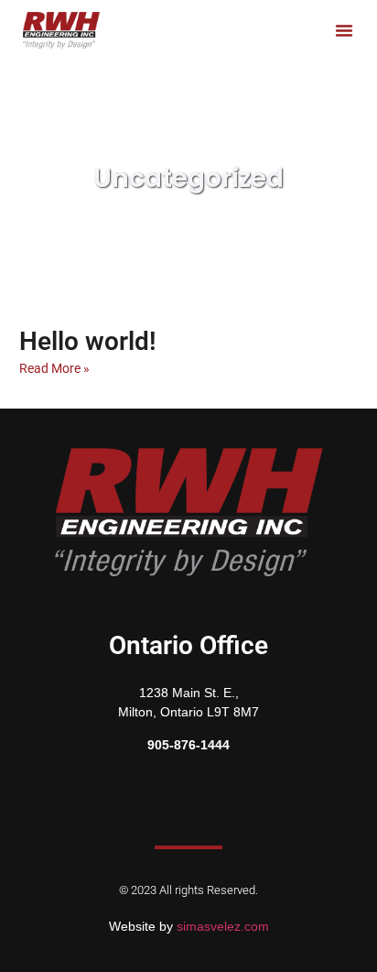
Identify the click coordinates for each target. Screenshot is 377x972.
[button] (344, 30)
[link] (61, 30)
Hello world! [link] (87, 341)
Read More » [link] (54, 368)
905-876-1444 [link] (188, 744)
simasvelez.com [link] (223, 926)
